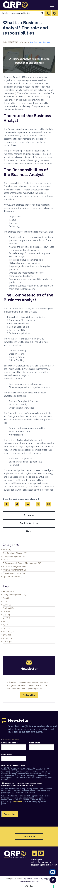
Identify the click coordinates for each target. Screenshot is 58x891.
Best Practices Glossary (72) (15, 553)
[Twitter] (17, 503)
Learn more (17, 802)
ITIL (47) (6, 611)
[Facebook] (6, 503)
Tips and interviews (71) (13, 576)
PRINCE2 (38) (8, 631)
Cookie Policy (38, 878)
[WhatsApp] (38, 503)
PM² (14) (6, 625)
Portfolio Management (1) (14, 566)
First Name (35, 743)
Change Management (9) (14, 556)
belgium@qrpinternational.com (44, 865)
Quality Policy (34, 881)
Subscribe (29, 695)
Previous (29, 514)
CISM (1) (6, 601)
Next (29, 531)
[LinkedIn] (27, 503)
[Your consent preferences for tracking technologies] (53, 886)
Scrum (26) (7, 638)
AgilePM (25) (8, 591)
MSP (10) (6, 618)
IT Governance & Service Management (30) (22, 563)
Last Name (7, 754)
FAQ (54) (6, 559)
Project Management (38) (14, 573)
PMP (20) (6, 628)
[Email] (48, 503)
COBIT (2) (7, 604)
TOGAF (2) (7, 641)
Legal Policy (27, 878)
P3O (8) (6, 621)
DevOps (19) (8, 608)
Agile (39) (7, 549)
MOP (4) (6, 614)
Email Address (9, 743)
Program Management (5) (14, 570)
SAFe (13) (7, 635)
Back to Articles (29, 523)
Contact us (29, 836)
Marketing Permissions (13, 765)
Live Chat (52, 872)
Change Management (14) (14, 594)
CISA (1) (6, 598)
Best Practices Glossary (40, 42)
